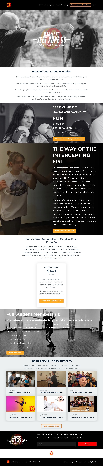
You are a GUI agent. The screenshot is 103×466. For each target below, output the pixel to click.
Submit (87, 444)
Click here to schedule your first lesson (69, 139)
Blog (66, 5)
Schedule (59, 5)
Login (94, 5)
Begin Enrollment (15, 352)
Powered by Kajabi (90, 462)
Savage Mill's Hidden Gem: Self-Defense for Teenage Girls (60, 392)
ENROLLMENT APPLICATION (51, 300)
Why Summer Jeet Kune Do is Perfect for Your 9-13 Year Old (30, 417)
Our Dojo (42, 5)
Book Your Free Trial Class (80, 5)
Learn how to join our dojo (64, 230)
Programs (50, 5)
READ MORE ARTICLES (51, 426)
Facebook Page (68, 462)
